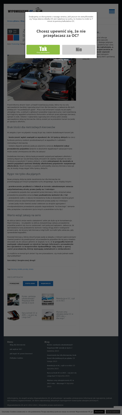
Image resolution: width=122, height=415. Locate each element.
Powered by (61, 59)
